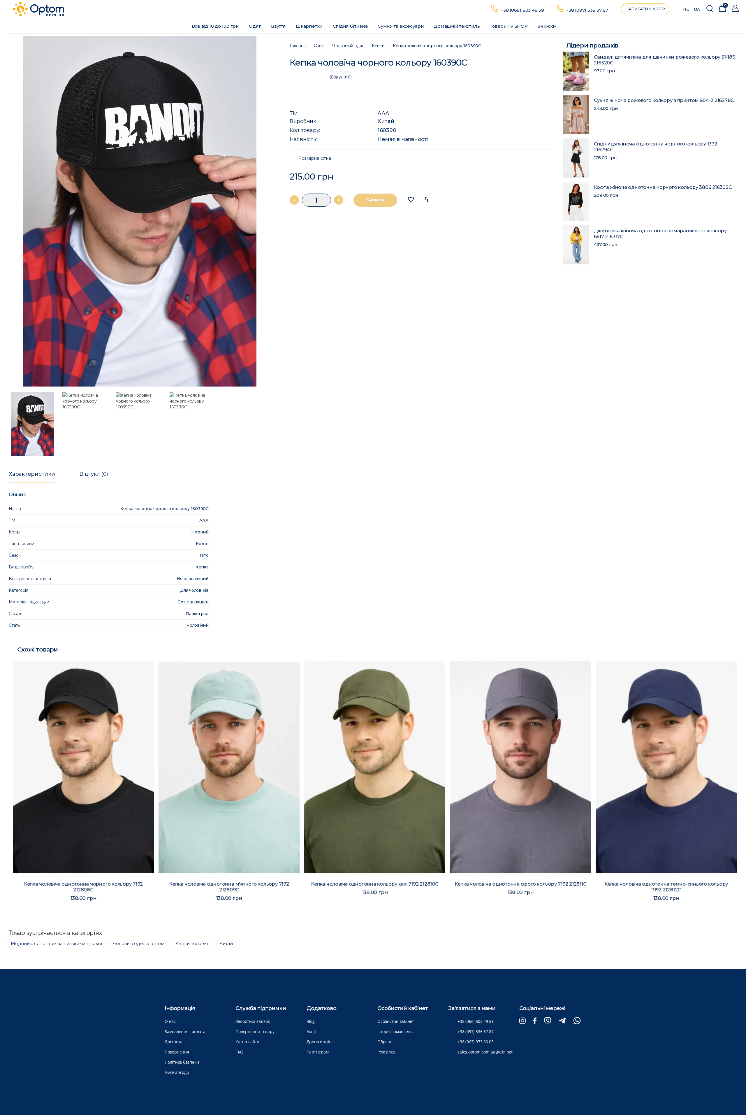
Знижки (547, 26)
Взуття (279, 26)
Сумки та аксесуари (401, 26)
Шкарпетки (310, 26)
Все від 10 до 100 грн (216, 26)
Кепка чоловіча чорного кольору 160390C (437, 45)
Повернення (177, 1052)
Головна (298, 45)
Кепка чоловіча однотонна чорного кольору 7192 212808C (81, 886)
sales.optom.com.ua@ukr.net (485, 1052)
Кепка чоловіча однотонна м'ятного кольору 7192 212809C (227, 886)
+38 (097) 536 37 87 (587, 10)
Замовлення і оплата (185, 1031)
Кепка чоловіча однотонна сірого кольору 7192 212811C (519, 883)
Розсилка (386, 1052)
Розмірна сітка (314, 158)
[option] (143, 211)
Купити (375, 200)
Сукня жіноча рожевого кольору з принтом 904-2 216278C (664, 100)
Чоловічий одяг (348, 45)
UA (697, 9)
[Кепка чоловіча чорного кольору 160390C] (143, 211)
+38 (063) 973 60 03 (476, 1041)
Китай (385, 121)
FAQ (239, 1052)
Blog (311, 1021)
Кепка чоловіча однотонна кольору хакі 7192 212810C (373, 883)
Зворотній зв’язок (252, 1021)
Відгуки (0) (94, 474)
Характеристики (32, 474)
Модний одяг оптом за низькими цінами (56, 943)
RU (686, 9)
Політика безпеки (182, 1062)
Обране (385, 1041)
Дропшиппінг (320, 1041)
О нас (170, 1021)
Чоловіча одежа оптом (138, 943)
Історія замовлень (395, 1031)
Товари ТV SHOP (509, 26)
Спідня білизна (351, 26)
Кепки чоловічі (192, 943)
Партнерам (318, 1052)
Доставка (173, 1041)
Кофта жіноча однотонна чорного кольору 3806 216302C (663, 187)
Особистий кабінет (395, 1021)
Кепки (378, 45)
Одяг (255, 26)
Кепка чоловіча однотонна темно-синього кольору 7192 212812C (664, 886)
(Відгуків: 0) (340, 77)
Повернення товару (254, 1031)
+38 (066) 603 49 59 (522, 10)
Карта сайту (247, 1041)
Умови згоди (177, 1072)
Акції (311, 1031)
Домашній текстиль (457, 26)
